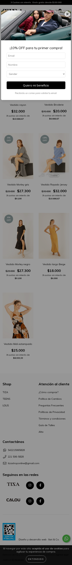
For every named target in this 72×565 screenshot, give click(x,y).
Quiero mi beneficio (36, 85)
